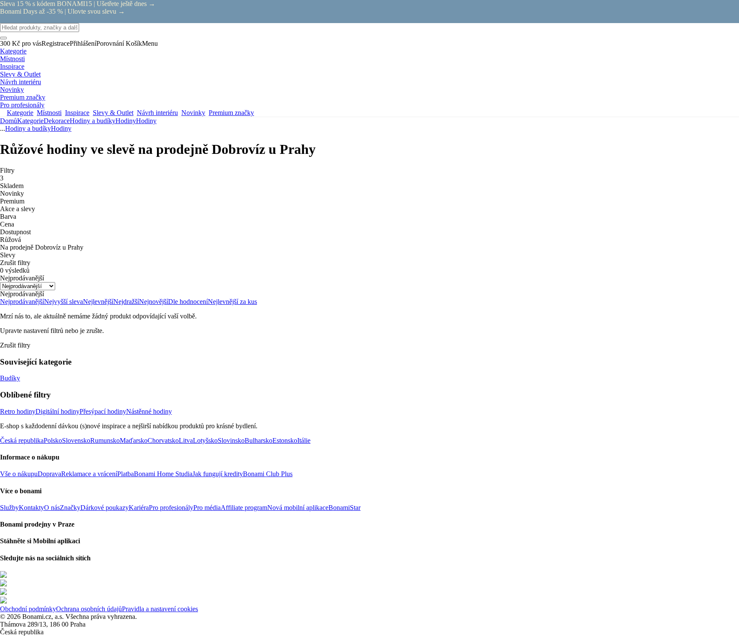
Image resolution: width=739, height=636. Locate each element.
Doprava (49, 473)
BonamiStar (344, 507)
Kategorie (30, 120)
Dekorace (57, 120)
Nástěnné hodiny (149, 411)
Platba (125, 473)
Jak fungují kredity (217, 473)
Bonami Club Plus (268, 473)
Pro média (207, 507)
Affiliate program (244, 507)
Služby (9, 507)
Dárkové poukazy (104, 507)
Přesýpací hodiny (103, 411)
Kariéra (139, 507)
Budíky (10, 378)
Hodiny (146, 120)
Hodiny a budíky (92, 120)
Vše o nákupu (19, 473)
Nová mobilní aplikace (297, 507)
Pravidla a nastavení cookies (160, 608)
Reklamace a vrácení (89, 473)
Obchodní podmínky (28, 608)
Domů (8, 120)
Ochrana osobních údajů (89, 608)
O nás (52, 507)
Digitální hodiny (57, 411)
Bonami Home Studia (163, 473)
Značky (70, 507)
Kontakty (31, 507)
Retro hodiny (17, 411)
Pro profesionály (171, 507)
